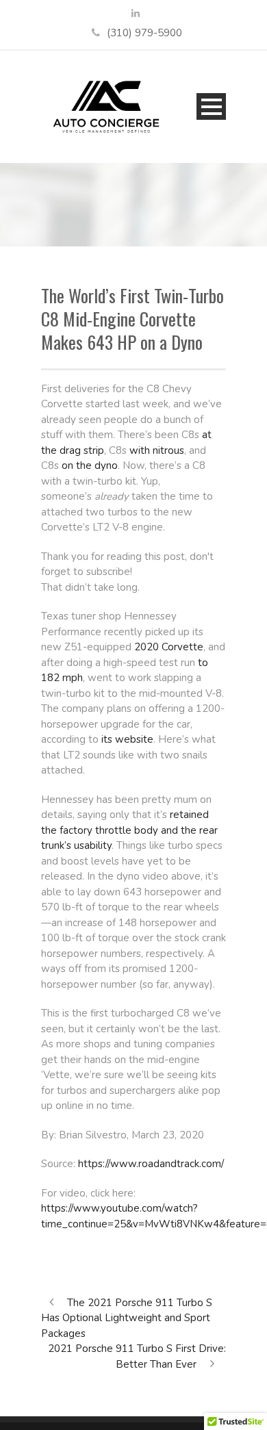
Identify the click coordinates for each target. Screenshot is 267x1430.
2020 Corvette (168, 647)
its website (127, 739)
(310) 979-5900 (144, 33)
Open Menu (211, 106)
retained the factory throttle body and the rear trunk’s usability (129, 830)
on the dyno (90, 465)
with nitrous (156, 450)
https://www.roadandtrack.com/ (151, 1164)
